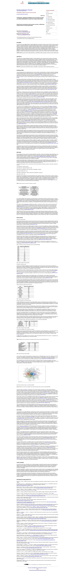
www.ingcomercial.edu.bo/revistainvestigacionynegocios (37, 570)
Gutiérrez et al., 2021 (32, 94)
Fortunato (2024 (54, 113)
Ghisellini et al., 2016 (54, 272)
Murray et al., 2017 (39, 74)
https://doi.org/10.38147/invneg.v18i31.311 (22, 14)
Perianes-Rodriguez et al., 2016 (50, 156)
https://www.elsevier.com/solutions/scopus (23, 500)
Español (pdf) (50, 16)
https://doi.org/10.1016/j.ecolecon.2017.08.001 (35, 495)
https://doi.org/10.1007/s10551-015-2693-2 (44, 538)
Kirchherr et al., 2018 (24, 233)
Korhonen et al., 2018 (29, 82)
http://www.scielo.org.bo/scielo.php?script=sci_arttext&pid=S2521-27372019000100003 (43, 530)
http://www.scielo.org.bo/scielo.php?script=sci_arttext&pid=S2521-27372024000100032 (38, 505)
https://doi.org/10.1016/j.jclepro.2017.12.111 (35, 526)
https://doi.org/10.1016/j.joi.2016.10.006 (42, 545)
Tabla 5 (19, 335)
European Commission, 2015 (41, 228)
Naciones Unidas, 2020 (51, 89)
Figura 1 (22, 361)
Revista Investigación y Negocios (24, 9)
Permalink (48, 33)
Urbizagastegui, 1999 (20, 206)
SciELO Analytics (50, 13)
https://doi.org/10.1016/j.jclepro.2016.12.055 (32, 547)
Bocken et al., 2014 (41, 402)
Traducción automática (51, 23)
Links (18, 482)
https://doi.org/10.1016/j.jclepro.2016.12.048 (38, 507)
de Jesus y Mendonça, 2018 (52, 84)
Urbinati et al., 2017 (47, 402)
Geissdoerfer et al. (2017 (49, 438)
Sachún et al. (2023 (49, 447)
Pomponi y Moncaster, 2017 (22, 123)
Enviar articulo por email (51, 25)
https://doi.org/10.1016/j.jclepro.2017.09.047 (32, 556)
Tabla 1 (52, 179)
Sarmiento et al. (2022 (31, 109)
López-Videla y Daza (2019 (28, 111)
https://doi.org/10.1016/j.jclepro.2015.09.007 (50, 509)
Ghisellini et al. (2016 (21, 418)
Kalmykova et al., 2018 (22, 82)
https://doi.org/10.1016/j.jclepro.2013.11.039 (43, 487)
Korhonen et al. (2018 (19, 458)
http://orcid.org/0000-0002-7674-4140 (24, 34)
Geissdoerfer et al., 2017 (33, 224)
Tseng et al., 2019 (43, 394)
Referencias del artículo (51, 19)
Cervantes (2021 (33, 108)
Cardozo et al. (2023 (39, 108)
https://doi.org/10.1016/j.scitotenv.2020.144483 (36, 518)
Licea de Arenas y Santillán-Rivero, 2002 (40, 156)
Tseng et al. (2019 (47, 442)
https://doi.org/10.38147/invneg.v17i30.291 (23, 485)
